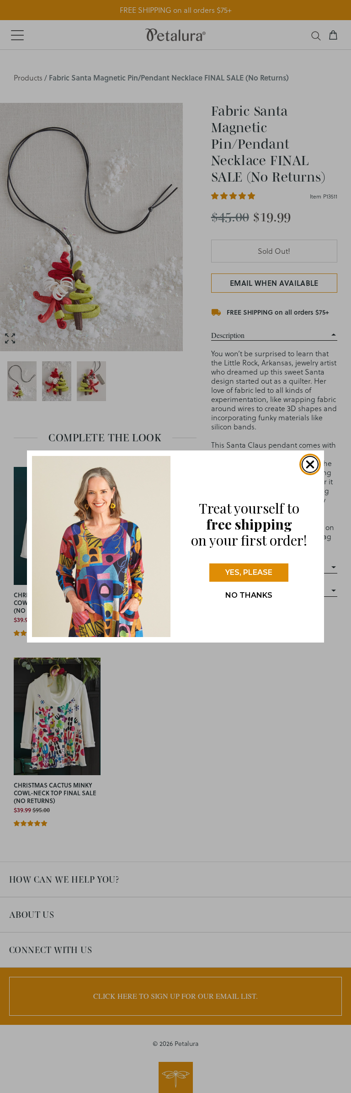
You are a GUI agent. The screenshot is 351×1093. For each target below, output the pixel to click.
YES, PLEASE (248, 572)
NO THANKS (248, 595)
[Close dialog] (310, 464)
